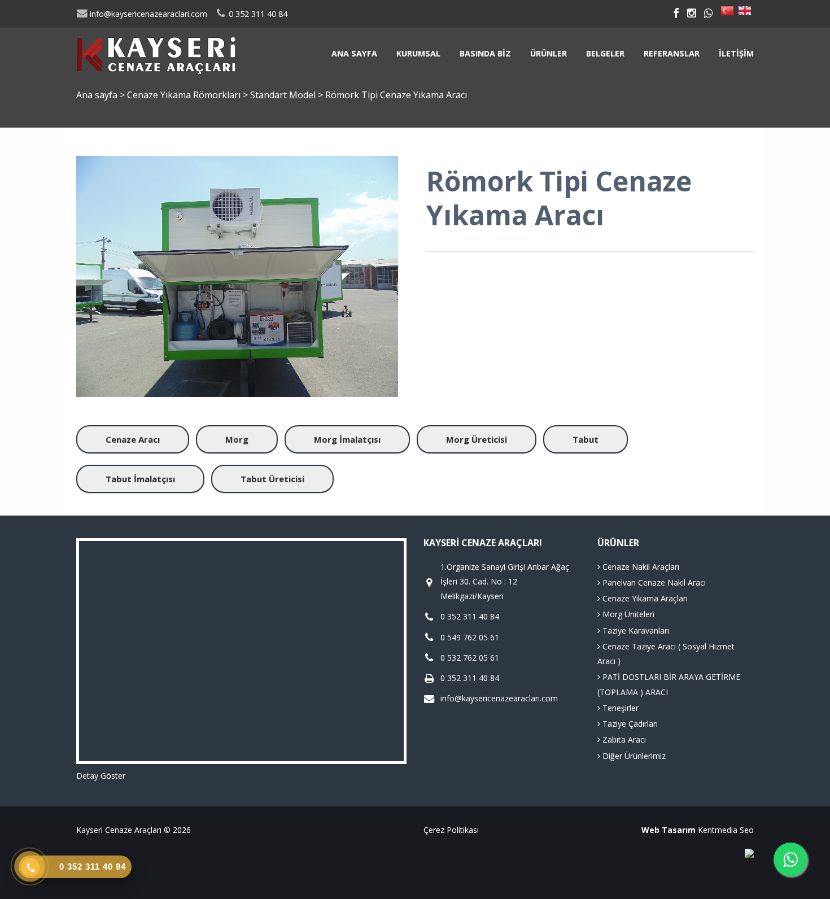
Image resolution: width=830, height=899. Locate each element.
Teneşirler (619, 707)
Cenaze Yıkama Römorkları (185, 95)
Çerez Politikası (451, 829)
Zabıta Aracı (623, 739)
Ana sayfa (354, 53)
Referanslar (672, 53)
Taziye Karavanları (634, 630)
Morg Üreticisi (476, 439)
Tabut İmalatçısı (140, 479)
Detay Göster (100, 775)
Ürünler (548, 53)
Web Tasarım (668, 829)
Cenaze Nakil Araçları (639, 566)
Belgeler (605, 53)
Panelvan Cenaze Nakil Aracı (653, 582)
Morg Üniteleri (627, 614)
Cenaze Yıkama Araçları (644, 598)
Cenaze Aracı (133, 439)
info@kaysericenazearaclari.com (147, 13)
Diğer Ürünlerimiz (633, 755)
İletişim (736, 53)
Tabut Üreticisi (272, 479)
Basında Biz (485, 53)
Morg (236, 439)
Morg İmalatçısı (347, 439)
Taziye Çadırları (629, 723)
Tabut (586, 439)
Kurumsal (418, 53)
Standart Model (284, 95)
